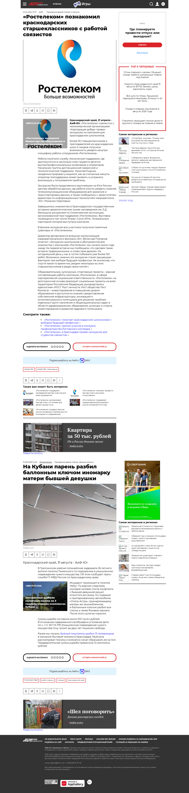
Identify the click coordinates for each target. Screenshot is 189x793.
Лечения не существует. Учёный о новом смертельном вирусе (146, 556)
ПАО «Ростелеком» (32, 103)
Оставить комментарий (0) (94, 347)
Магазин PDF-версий (105, 739)
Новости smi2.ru (33, 453)
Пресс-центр (76, 739)
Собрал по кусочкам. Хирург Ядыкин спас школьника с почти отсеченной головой (148, 169)
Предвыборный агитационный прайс (95, 742)
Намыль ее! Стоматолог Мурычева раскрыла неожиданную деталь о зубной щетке (147, 528)
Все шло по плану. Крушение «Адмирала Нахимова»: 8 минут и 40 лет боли (142, 98)
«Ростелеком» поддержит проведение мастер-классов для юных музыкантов (51, 392)
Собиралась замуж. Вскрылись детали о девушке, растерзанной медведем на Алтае (146, 160)
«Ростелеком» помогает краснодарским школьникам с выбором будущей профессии (76, 321)
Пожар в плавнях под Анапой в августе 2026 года (142, 110)
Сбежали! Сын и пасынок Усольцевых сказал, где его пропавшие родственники (148, 538)
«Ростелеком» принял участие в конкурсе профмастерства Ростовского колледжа (68, 327)
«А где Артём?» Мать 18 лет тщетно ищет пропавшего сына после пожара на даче (147, 548)
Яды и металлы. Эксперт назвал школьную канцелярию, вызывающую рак (146, 567)
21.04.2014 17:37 (29, 12)
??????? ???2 (126, 200)
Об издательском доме (56, 739)
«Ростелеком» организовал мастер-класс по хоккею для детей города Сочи (49, 402)
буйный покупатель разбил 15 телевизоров (87, 633)
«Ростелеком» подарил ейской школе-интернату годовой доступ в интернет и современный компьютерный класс (51, 413)
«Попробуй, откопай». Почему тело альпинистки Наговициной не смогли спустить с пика (147, 140)
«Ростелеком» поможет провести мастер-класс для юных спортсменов (97, 392)
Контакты (69, 742)
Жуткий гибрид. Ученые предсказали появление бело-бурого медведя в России (148, 189)
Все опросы (142, 52)
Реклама (89, 739)
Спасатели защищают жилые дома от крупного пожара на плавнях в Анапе (142, 122)
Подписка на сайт (53, 742)
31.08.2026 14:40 (30, 462)
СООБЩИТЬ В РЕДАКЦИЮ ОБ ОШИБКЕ (132, 742)
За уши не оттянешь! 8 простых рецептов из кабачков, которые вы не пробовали (148, 179)
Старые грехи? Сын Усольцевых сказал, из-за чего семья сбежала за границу (147, 577)
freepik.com (28, 548)
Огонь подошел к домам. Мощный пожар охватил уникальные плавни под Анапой (142, 75)
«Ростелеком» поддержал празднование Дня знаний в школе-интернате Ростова (95, 402)
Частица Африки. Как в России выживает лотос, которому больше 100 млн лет (147, 150)
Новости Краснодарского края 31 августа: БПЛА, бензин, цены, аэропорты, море (142, 86)
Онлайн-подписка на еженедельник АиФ (138, 739)
